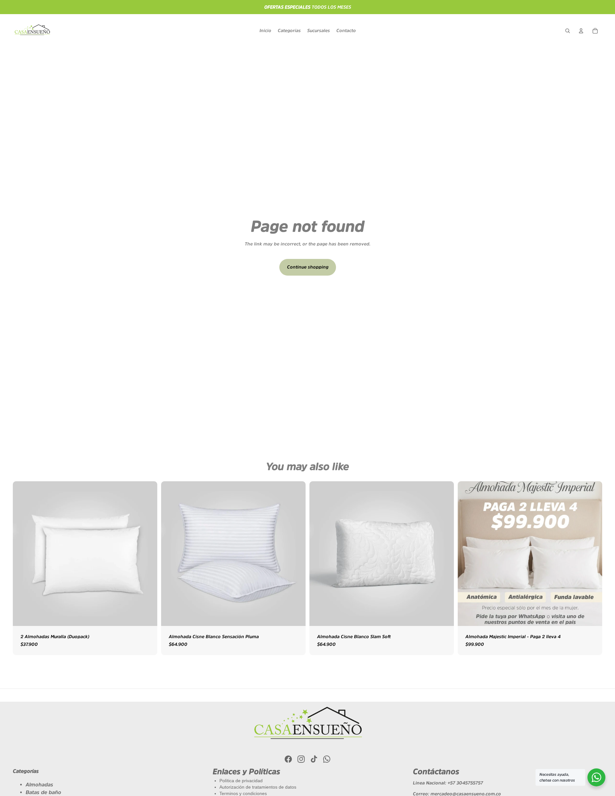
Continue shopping (307, 267)
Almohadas (39, 784)
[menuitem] (265, 31)
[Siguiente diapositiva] (592, 554)
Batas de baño (43, 792)
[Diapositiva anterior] (467, 554)
